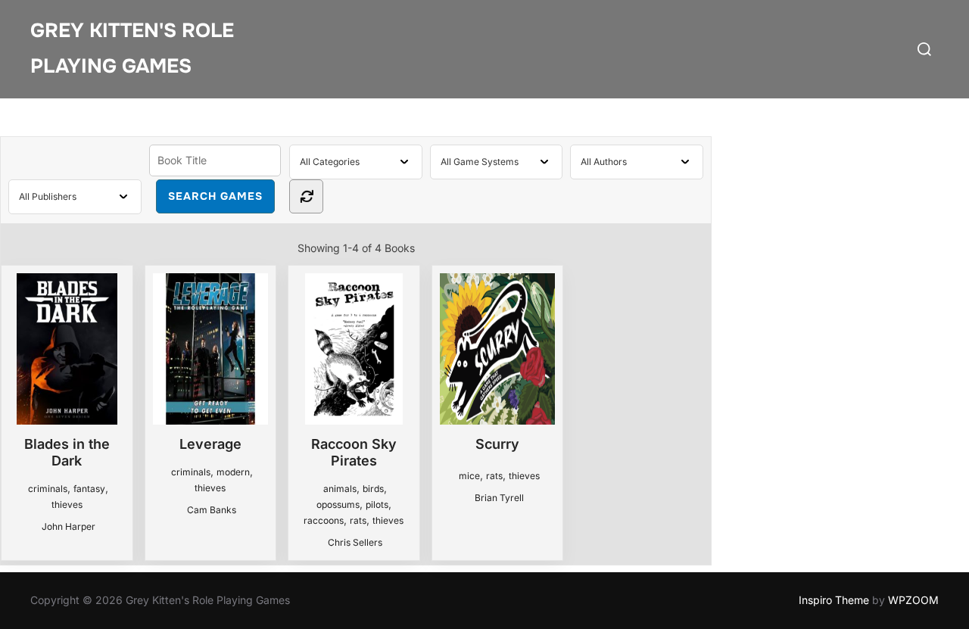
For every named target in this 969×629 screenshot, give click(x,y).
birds (373, 488)
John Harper (68, 526)
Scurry (497, 444)
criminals (47, 488)
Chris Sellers (355, 542)
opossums (338, 504)
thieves (67, 504)
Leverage (210, 444)
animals (340, 488)
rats (358, 520)
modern (233, 472)
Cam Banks (211, 509)
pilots (377, 504)
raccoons (324, 520)
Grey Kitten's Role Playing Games (132, 48)
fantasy (89, 488)
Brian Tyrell (499, 497)
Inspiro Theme (834, 599)
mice (469, 475)
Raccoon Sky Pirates (354, 452)
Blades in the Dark (67, 452)
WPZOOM (913, 599)
